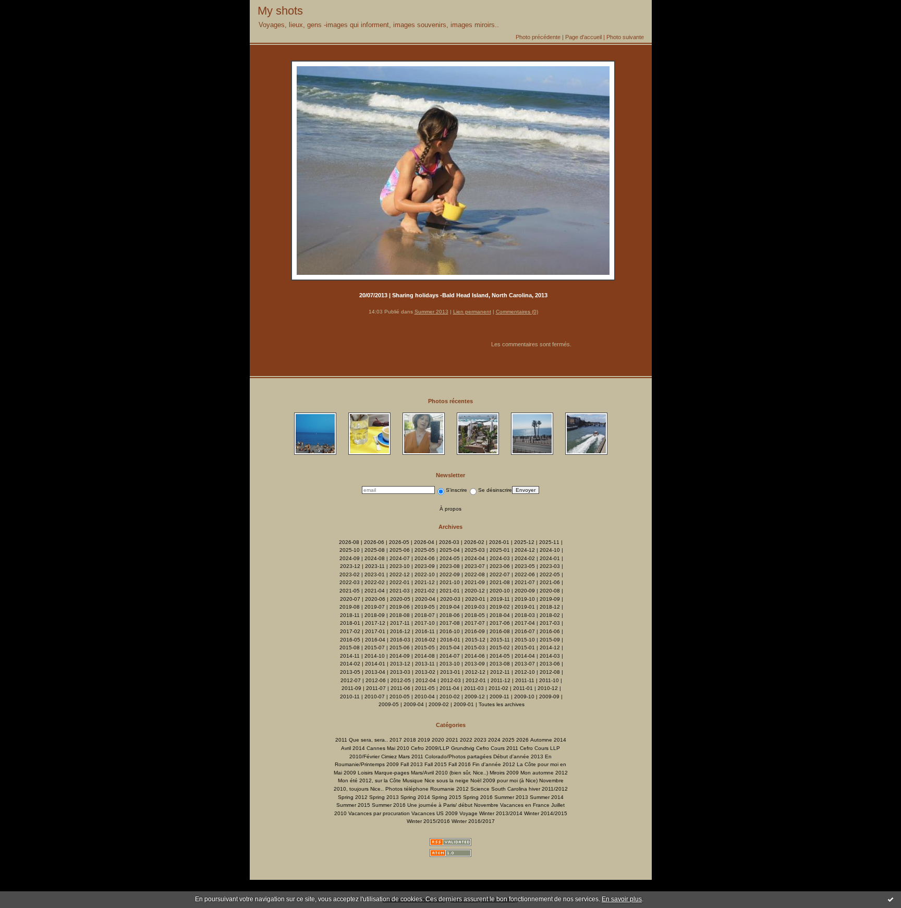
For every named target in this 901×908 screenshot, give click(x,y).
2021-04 (374, 591)
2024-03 (500, 558)
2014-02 (350, 664)
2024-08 (374, 558)
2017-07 (475, 623)
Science (480, 789)
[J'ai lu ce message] (890, 899)
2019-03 (475, 607)
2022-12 (399, 574)
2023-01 (374, 574)
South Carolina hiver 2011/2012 (529, 789)
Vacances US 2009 (434, 813)
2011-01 (523, 688)
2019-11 (500, 599)
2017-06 (500, 623)
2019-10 (525, 599)
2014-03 (550, 656)
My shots (280, 10)
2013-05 (350, 672)
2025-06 (399, 550)
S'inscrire (456, 490)
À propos (450, 509)
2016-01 (450, 640)
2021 (452, 740)
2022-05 (550, 574)
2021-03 (399, 591)
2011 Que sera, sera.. (361, 740)
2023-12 (350, 566)
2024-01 (550, 558)
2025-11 (549, 542)
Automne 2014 (548, 740)
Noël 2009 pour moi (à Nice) (504, 780)
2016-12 (400, 631)
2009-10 (524, 696)
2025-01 (500, 550)
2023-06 (500, 566)
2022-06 (525, 574)
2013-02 (425, 672)
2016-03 (400, 640)
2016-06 (550, 631)
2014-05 (500, 656)
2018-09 (374, 615)
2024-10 (550, 550)
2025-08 (374, 550)
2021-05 (349, 591)
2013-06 (550, 664)
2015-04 (450, 647)
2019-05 (425, 607)
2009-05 (389, 704)
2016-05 (350, 640)
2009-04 (414, 704)
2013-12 (400, 664)
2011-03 (474, 688)
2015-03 (475, 647)
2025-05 (425, 550)
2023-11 (375, 566)
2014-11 (350, 656)
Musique (413, 780)
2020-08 (550, 591)
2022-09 (450, 574)
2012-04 (426, 680)
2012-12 (475, 672)
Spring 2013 (384, 797)
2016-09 (475, 631)
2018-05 (475, 615)
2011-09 (351, 688)
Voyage (468, 813)
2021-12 (425, 582)
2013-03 (400, 672)
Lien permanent (472, 311)
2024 (494, 740)
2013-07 (525, 664)
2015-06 (399, 647)
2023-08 (450, 566)
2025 (508, 740)
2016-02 (425, 640)
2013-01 (450, 672)
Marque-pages (391, 773)
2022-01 (399, 582)
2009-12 (475, 696)
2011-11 (524, 680)
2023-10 (399, 566)
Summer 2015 (353, 805)
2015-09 (550, 640)
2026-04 (424, 542)
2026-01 (499, 542)
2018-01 (350, 623)
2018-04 (500, 615)
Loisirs (365, 773)
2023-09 (425, 566)
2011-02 (498, 688)
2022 (466, 740)
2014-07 (450, 656)
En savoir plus (622, 899)
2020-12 (475, 591)
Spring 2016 (478, 797)
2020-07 (350, 599)
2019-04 (450, 607)
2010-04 (425, 696)
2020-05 (400, 599)
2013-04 (375, 672)
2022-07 (500, 574)
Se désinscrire (495, 490)
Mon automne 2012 (544, 773)
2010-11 (350, 696)
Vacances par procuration (379, 813)
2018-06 (450, 615)
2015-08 (349, 647)
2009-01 (464, 704)
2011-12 (500, 680)
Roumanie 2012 (449, 789)
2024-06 (425, 558)
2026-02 (474, 542)
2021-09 (475, 582)
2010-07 (374, 696)
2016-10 (450, 631)
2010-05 (399, 696)
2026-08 (349, 542)
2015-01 (525, 647)
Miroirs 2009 (504, 773)
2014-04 (525, 656)
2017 (395, 740)
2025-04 (450, 550)
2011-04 (449, 688)
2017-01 (375, 631)
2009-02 (439, 704)
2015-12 (475, 640)
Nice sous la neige (446, 780)
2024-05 (450, 558)
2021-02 (425, 591)
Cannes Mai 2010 (388, 748)
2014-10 (374, 656)
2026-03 (449, 542)
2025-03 (475, 550)
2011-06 (400, 688)
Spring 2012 (353, 797)
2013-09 (475, 664)
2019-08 (349, 607)
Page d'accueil (583, 37)
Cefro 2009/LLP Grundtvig (442, 748)
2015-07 (374, 647)
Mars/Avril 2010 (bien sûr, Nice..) (449, 773)
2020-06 (375, 599)
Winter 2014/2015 (545, 813)
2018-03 (525, 615)
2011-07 (376, 688)
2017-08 (450, 623)
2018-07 (425, 615)
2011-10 (549, 680)
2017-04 (525, 623)
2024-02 (525, 558)
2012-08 (550, 672)
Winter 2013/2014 (500, 813)
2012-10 (525, 672)
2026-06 (374, 542)
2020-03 (450, 599)
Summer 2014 (547, 797)
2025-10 (349, 550)
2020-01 (475, 599)
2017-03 (550, 623)
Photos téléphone (407, 789)
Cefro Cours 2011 (497, 748)
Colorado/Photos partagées (458, 756)
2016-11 (425, 631)
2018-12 (550, 607)
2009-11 (499, 696)
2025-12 (524, 542)
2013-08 (500, 664)
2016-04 (375, 640)
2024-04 (475, 558)
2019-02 (500, 607)
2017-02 (350, 631)
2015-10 (525, 640)
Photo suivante (625, 37)
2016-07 (525, 631)
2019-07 (374, 607)
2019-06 (399, 607)
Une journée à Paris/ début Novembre (452, 805)
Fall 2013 (411, 764)
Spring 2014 (415, 797)
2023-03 (550, 566)
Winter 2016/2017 (473, 821)
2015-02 (500, 647)
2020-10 (500, 591)
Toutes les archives (502, 704)
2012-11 (500, 672)
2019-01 (525, 607)
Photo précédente (538, 37)
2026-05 (399, 542)
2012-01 (476, 680)
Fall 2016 (459, 764)
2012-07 (350, 680)
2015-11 (500, 640)
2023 (480, 740)
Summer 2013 (431, 311)
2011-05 (425, 688)
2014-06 (475, 656)
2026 (522, 740)
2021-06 (550, 582)
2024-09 (349, 558)
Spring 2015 (446, 797)
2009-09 (549, 696)
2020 (438, 740)
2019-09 (550, 599)
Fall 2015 (435, 764)
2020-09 (525, 591)
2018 (410, 740)
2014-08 (425, 656)
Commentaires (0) (517, 311)
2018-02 (550, 615)
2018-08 (399, 615)
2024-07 (399, 558)
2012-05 (401, 680)
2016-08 (500, 631)
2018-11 (350, 615)
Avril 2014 (353, 748)
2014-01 (375, 664)
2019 (424, 740)
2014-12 (550, 647)
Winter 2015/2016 (428, 821)
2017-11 (400, 623)
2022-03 (349, 582)
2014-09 (399, 656)
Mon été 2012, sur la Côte (369, 780)
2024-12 (525, 550)
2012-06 (376, 680)
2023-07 (475, 566)
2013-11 (425, 664)
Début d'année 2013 (518, 756)
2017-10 (425, 623)
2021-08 (500, 582)
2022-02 (374, 582)
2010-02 (450, 696)
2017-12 (375, 623)
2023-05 (525, 566)
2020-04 (425, 599)
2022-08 (475, 574)
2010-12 (548, 688)
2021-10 (450, 582)
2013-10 (450, 664)
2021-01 (450, 591)
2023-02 (349, 574)
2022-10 (425, 574)
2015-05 (425, 647)
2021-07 (525, 582)
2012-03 (451, 680)
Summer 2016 (389, 805)
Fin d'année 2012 (493, 764)
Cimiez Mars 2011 (402, 756)
